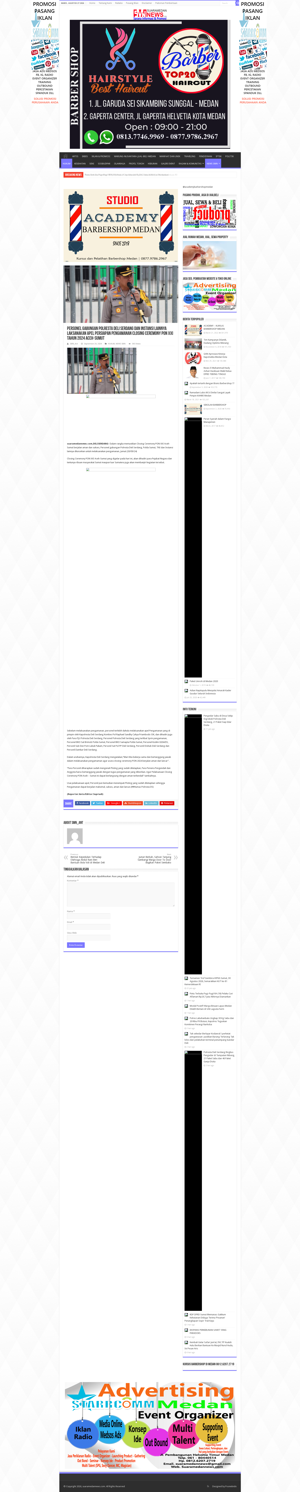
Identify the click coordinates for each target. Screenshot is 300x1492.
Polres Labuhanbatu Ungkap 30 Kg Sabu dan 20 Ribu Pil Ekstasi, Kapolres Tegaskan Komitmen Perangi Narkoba (209, 1021)
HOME (65, 156)
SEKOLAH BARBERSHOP (215, 405)
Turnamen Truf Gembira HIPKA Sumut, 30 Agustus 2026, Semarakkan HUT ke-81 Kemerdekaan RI (208, 981)
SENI (91, 163)
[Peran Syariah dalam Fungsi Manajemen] (193, 547)
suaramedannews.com (93, 1486)
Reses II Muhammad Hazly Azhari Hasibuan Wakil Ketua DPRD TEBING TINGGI (217, 371)
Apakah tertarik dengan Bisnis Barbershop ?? (212, 383)
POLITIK (229, 156)
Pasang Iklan (132, 3)
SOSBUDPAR (104, 163)
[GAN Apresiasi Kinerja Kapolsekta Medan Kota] (193, 358)
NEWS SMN (212, 163)
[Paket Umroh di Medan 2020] (186, 681)
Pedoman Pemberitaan (166, 3)
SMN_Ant (74, 344)
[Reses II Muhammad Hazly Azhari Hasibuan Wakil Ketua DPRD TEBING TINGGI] (193, 372)
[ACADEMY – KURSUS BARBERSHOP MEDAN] (193, 330)
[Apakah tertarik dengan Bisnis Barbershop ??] (186, 383)
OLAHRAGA (119, 163)
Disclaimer (147, 3)
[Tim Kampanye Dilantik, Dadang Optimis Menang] (193, 344)
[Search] (238, 3)
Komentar (72, 880)
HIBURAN (152, 163)
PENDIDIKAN (205, 156)
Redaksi (119, 3)
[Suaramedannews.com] (150, 14)
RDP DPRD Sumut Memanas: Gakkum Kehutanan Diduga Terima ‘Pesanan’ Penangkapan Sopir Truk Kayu (205, 1317)
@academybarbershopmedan (198, 187)
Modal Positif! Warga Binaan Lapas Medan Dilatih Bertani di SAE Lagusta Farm (122, 174)
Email (70, 922)
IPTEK (219, 156)
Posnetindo (231, 1486)
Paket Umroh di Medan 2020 (204, 681)
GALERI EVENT (168, 163)
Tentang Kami (105, 3)
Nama (71, 911)
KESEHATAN (80, 163)
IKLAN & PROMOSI (101, 156)
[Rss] (208, 1486)
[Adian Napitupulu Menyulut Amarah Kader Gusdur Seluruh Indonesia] (186, 690)
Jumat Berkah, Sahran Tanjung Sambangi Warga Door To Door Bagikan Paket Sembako (154, 858)
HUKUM (66, 163)
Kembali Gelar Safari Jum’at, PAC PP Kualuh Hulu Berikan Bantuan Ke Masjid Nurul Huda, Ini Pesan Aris (209, 1345)
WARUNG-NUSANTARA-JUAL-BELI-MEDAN (135, 156)
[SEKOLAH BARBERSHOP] (193, 409)
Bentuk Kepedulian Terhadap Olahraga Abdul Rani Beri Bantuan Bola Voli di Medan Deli (87, 858)
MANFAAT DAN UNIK (170, 156)
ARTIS (75, 156)
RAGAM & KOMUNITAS (190, 163)
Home (92, 3)
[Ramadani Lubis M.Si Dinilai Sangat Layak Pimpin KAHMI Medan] (186, 393)
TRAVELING (189, 156)
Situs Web (72, 933)
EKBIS (85, 156)
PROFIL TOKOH (136, 163)
